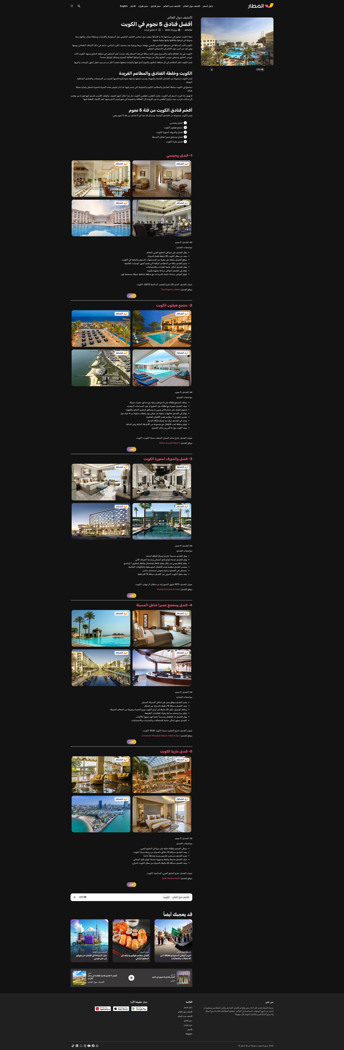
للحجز (131, 296)
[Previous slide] (189, 944)
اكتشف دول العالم (191, 6)
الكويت (166, 897)
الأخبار (133, 6)
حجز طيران (143, 6)
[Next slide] (74, 944)
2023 (258, 69)
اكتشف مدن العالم (171, 6)
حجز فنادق (156, 6)
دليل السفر (208, 6)
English (124, 6)
